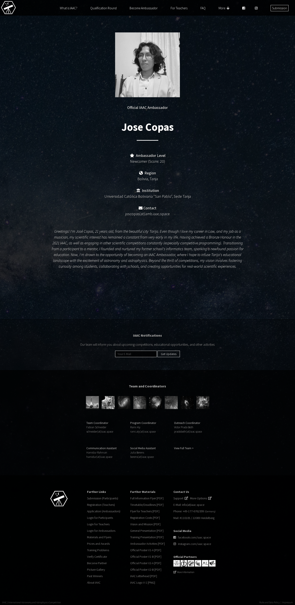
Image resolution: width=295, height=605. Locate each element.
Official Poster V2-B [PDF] (145, 570)
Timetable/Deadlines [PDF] (146, 505)
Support (179, 498)
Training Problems (98, 550)
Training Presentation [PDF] (146, 537)
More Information (185, 572)
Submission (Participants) (102, 498)
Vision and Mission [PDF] (145, 524)
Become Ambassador (144, 8)
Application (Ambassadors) (103, 511)
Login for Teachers (98, 524)
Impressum (287, 602)
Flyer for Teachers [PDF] (144, 511)
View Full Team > (183, 448)
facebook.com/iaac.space (194, 537)
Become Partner (97, 563)
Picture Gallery (96, 570)
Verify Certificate (97, 557)
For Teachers (179, 8)
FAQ (203, 8)
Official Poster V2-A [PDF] (145, 563)
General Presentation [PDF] (146, 531)
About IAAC (93, 582)
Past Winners (95, 576)
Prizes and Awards (98, 544)
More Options (199, 498)
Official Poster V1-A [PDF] (145, 550)
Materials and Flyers (99, 537)
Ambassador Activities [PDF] (147, 544)
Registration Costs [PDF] (145, 518)
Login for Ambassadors (101, 531)
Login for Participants (100, 518)
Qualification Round (103, 8)
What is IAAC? (68, 8)
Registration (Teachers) (101, 505)
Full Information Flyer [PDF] (146, 498)
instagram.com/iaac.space (194, 544)
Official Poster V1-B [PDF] (145, 557)
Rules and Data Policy (269, 602)
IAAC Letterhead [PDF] (143, 576)
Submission (279, 8)
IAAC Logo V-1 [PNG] (142, 582)
